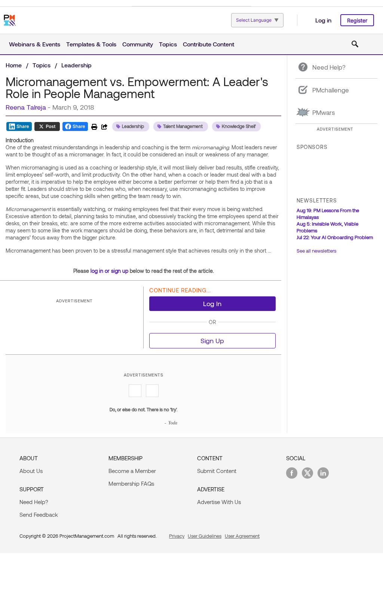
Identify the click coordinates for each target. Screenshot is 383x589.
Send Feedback (38, 514)
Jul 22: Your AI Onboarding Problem (335, 237)
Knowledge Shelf (238, 126)
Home (14, 64)
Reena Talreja (26, 107)
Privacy (176, 536)
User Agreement (242, 536)
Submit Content (216, 470)
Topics (41, 64)
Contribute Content (208, 44)
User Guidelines (204, 536)
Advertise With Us (219, 501)
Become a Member (132, 470)
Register (357, 20)
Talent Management (183, 126)
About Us (31, 470)
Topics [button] (168, 44)
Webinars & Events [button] (34, 44)
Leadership (76, 64)
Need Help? (33, 501)
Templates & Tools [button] (91, 44)
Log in (323, 20)
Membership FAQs (131, 483)
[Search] (355, 44)
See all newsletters (316, 251)
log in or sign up (109, 271)
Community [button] (137, 44)
